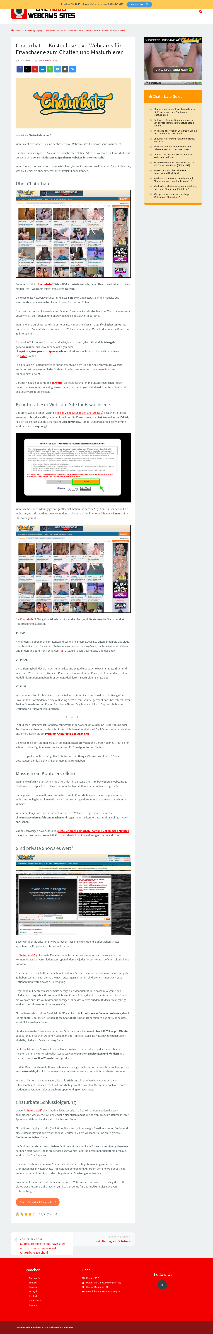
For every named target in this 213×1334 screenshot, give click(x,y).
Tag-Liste (64, 650)
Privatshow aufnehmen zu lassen (101, 1013)
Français (33, 1291)
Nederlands (35, 1300)
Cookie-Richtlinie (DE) (97, 1287)
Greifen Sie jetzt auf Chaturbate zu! (37, 1202)
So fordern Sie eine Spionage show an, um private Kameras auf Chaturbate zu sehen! (42, 1246)
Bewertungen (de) (49, 60)
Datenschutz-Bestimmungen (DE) (103, 1282)
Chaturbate (45, 284)
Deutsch (33, 1295)
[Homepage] (43, 12)
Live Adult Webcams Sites (28, 1327)
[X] (162, 1284)
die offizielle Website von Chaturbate (78, 412)
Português (34, 1278)
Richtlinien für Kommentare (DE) (103, 1291)
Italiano (33, 1304)
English (33, 1282)
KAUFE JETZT (137, 4)
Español (33, 1287)
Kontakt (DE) (92, 1278)
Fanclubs (57, 382)
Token (23, 356)
